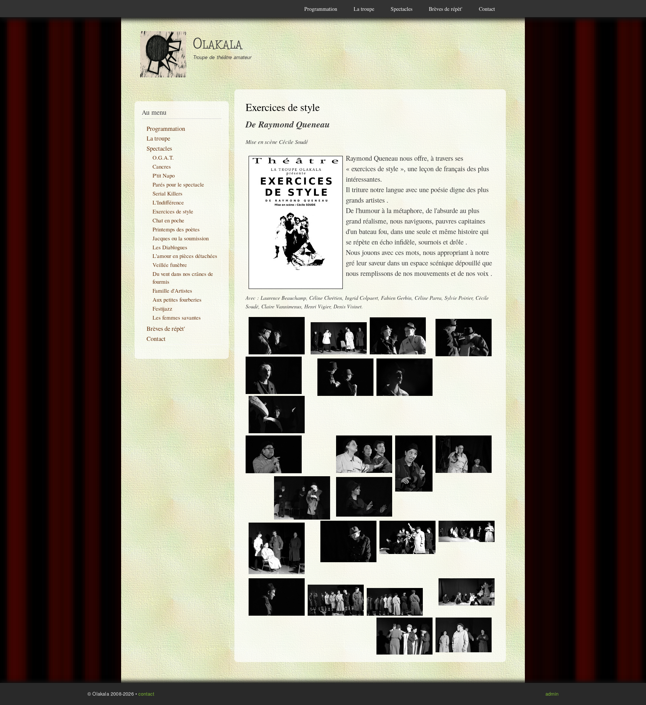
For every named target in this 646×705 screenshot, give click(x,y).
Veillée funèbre (170, 264)
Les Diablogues (170, 247)
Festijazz (162, 308)
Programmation (320, 8)
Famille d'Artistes (172, 290)
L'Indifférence (168, 202)
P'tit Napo (164, 175)
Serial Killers (167, 193)
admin (552, 693)
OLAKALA (217, 45)
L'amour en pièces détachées (185, 255)
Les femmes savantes (177, 317)
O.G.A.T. (163, 157)
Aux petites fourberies (177, 299)
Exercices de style (173, 211)
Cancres (162, 166)
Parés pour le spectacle (178, 184)
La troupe (364, 8)
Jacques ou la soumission (181, 238)
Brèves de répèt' (445, 8)
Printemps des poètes (176, 229)
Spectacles (401, 8)
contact (146, 693)
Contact (487, 8)
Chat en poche (168, 220)
